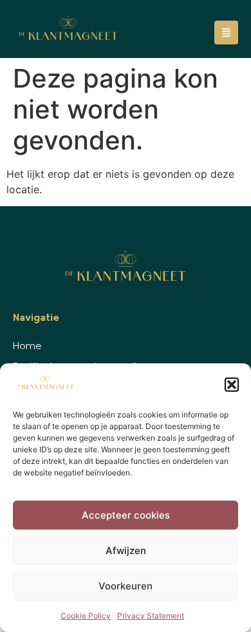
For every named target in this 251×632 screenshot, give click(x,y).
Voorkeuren (125, 586)
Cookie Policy (85, 615)
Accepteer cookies (126, 515)
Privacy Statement (150, 615)
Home (27, 346)
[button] (231, 384)
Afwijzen (126, 550)
